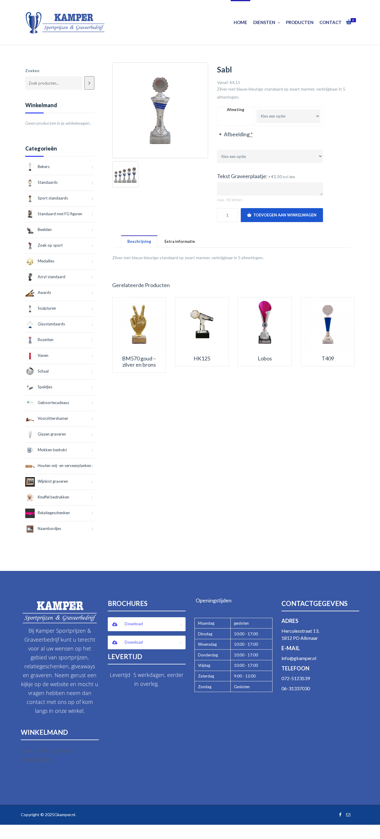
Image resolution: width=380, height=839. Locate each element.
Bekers (44, 166)
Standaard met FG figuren (60, 213)
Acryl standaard (51, 276)
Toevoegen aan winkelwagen (284, 215)
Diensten (264, 22)
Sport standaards (53, 198)
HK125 (202, 358)
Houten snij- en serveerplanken (64, 465)
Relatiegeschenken (54, 512)
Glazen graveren (52, 434)
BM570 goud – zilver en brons (139, 361)
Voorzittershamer (53, 418)
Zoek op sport (50, 245)
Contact (330, 22)
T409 (328, 358)
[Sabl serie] (125, 174)
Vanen (43, 355)
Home (240, 22)
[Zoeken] (89, 83)
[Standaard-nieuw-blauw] (160, 110)
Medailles (46, 261)
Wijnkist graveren (53, 481)
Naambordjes (49, 528)
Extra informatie (179, 241)
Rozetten (45, 339)
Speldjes (45, 386)
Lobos (265, 358)
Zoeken (32, 70)
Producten (300, 22)
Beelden (45, 229)
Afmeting (235, 110)
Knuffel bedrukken (53, 497)
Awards (44, 292)
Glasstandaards (51, 324)
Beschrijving (139, 241)
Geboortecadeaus (53, 402)
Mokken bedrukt (52, 449)
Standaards (48, 182)
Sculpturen (47, 308)
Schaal (43, 371)
